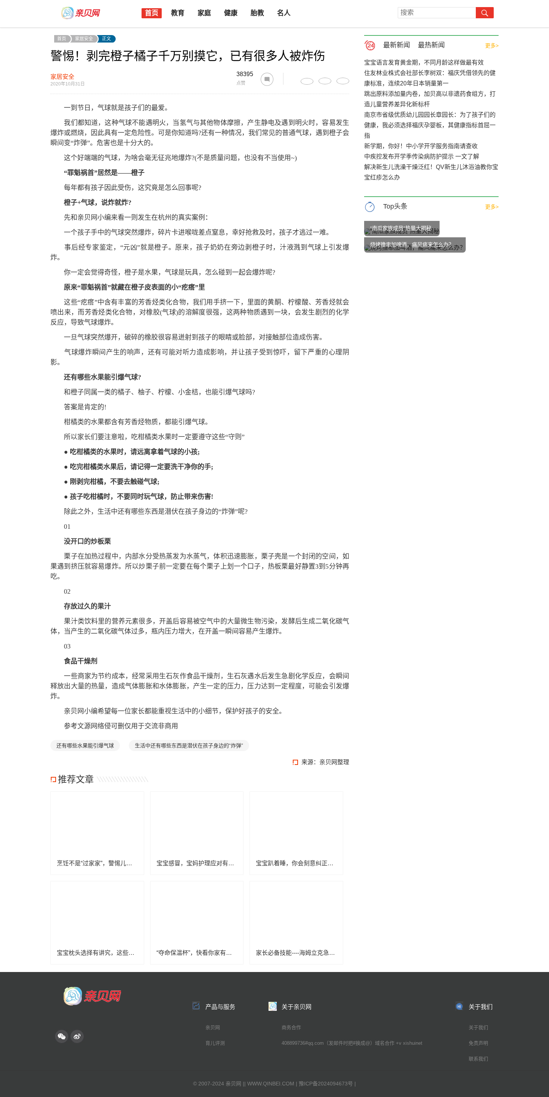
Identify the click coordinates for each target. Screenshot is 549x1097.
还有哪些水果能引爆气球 (85, 745)
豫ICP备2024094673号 (326, 1084)
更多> (492, 46)
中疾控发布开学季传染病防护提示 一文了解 (421, 156)
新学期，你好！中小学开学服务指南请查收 (421, 146)
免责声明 (478, 1043)
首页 (151, 13)
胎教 (257, 13)
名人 (284, 13)
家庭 (204, 13)
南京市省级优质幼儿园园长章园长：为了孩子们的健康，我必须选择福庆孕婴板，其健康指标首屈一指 (430, 125)
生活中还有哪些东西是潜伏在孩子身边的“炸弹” (189, 745)
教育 (177, 13)
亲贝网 (212, 1027)
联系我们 (478, 1059)
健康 (231, 13)
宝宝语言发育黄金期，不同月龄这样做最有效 (424, 62)
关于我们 (478, 1027)
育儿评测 (215, 1043)
